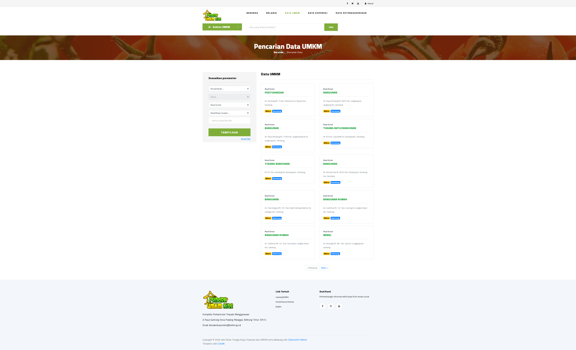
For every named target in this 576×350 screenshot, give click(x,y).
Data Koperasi (318, 13)
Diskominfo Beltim (297, 339)
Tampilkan (229, 132)
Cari (331, 27)
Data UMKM (292, 13)
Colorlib (221, 343)
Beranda (252, 13)
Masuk (370, 3)
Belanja (271, 13)
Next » (324, 268)
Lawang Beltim (282, 297)
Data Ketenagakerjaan (351, 13)
